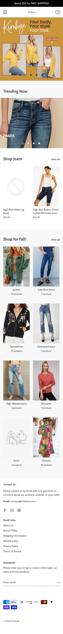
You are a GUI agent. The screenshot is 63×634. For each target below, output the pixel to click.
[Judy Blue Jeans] (46, 266)
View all (55, 159)
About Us (8, 525)
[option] (31, 49)
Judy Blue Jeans (46, 289)
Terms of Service (12, 551)
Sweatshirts (16, 346)
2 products (16, 407)
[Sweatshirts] (16, 323)
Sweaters (46, 403)
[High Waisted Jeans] (16, 380)
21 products (16, 293)
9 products (46, 407)
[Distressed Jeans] (46, 323)
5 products (46, 293)
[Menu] (5, 12)
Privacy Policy (10, 546)
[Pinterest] (19, 510)
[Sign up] (58, 582)
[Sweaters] (46, 380)
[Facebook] (4, 510)
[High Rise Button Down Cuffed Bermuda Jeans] (46, 186)
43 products (46, 464)
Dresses (46, 460)
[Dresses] (46, 437)
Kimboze (31, 12)
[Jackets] (16, 266)
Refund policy (10, 540)
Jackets (16, 289)
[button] (20, 75)
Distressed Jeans (46, 346)
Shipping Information (14, 535)
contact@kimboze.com (23, 501)
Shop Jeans (12, 158)
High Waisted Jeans (16, 403)
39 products (16, 350)
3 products (16, 464)
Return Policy (10, 530)
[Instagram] (12, 510)
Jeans (16, 460)
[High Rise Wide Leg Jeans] (16, 186)
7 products (46, 350)
